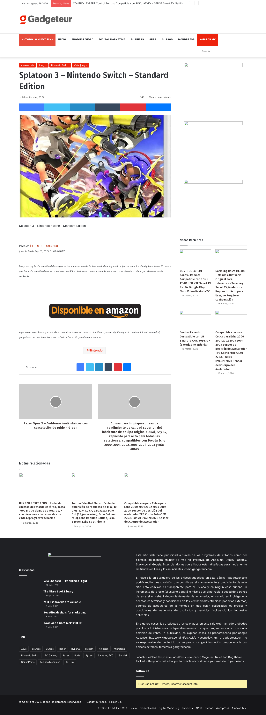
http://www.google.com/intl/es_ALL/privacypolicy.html (183, 637)
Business (137, 39)
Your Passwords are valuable (62, 602)
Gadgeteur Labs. (96, 701)
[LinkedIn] (82, 107)
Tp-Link (70, 662)
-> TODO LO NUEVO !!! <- (37, 39)
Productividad (82, 39)
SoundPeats (27, 662)
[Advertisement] (172, 19)
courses (36, 648)
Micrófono (119, 648)
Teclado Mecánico (50, 662)
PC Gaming (51, 655)
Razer (66, 655)
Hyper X (75, 648)
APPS (152, 39)
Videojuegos (80, 65)
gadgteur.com (182, 646)
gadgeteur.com (202, 569)
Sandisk (123, 655)
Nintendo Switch (60, 65)
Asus (23, 648)
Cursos (167, 39)
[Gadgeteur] (45, 19)
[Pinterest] (133, 107)
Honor (62, 648)
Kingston (103, 648)
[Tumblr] (107, 107)
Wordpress (186, 39)
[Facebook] (31, 107)
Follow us (142, 671)
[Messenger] (158, 107)
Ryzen (88, 655)
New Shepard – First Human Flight (65, 581)
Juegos (43, 65)
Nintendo (96, 350)
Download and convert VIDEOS (63, 623)
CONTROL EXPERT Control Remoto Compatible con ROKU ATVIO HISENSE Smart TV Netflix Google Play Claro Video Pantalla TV (150, 3)
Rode (77, 655)
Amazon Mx (208, 39)
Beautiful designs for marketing (64, 612)
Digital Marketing (112, 39)
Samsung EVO (105, 655)
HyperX (89, 648)
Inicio (62, 39)
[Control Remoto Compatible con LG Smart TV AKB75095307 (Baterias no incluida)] (195, 319)
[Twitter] (57, 107)
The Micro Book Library (58, 591)
